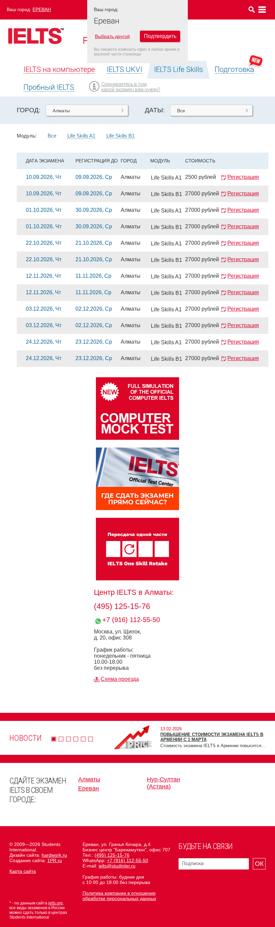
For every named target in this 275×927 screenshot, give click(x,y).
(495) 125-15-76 (122, 606)
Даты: (155, 110)
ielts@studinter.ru (117, 865)
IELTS (36, 36)
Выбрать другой (112, 36)
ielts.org (55, 903)
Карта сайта (22, 871)
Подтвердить (160, 36)
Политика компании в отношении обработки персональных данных (119, 895)
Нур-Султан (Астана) (163, 783)
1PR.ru (54, 860)
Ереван (42, 9)
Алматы (89, 779)
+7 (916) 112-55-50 (131, 619)
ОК (259, 863)
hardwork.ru (54, 855)
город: (28, 110)
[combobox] (87, 110)
